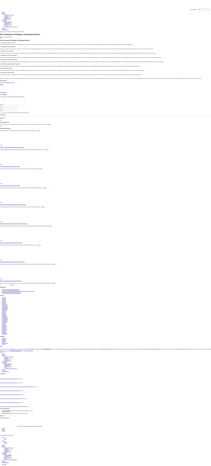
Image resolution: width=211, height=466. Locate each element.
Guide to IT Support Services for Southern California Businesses (12, 147)
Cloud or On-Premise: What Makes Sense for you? (11, 290)
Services (3, 355)
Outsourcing (6, 359)
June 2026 (4, 297)
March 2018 (4, 332)
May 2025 (4, 301)
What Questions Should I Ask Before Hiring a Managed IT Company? (13, 204)
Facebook (1, 82)
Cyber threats (61, 349)
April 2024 (4, 314)
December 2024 (5, 306)
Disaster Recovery (82, 349)
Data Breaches (71, 349)
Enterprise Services (7, 18)
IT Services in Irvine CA (4, 122)
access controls (2, 349)
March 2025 (4, 303)
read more (48, 124)
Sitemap (3, 430)
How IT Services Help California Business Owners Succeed (11, 242)
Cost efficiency (36, 349)
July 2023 (4, 323)
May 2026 (4, 298)
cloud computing (11, 349)
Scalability (209, 349)
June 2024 (4, 312)
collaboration (20, 349)
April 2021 (4, 331)
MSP (139, 349)
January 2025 (4, 305)
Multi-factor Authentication (144, 349)
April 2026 (4, 299)
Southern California (29, 350)
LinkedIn (7, 82)
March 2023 (4, 326)
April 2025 (4, 302)
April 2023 (4, 325)
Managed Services (134, 349)
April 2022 (4, 328)
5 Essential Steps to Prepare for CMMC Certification (9, 402)
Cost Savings (41, 349)
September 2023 (5, 321)
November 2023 (5, 319)
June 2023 (4, 324)
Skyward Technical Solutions (29, 426)
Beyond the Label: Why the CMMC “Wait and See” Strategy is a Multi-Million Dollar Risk (18, 291)
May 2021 (4, 330)
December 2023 (5, 318)
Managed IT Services (128, 349)
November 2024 (5, 307)
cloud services (16, 349)
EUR (5, 439)
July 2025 (4, 300)
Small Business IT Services (9, 356)
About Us (4, 13)
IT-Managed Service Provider (106, 349)
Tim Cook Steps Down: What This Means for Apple (11, 292)
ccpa (4, 349)
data (64, 349)
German (5, 443)
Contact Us (4, 28)
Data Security (76, 349)
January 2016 (4, 334)
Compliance (4, 20)
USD (5, 438)
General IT (9, 42)
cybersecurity (47, 349)
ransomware (194, 349)
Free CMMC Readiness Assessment (10, 26)
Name (1, 106)
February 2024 (4, 316)
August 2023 (4, 322)
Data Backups (67, 349)
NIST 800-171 (7, 23)
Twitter (4, 82)
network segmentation (186, 349)
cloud (7, 349)
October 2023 (4, 320)
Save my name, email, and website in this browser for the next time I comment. (15, 112)
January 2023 (4, 327)
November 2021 (5, 329)
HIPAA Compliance (7, 22)
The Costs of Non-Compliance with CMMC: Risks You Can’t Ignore (12, 406)
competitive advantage (25, 349)
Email (13, 82)
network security (179, 349)
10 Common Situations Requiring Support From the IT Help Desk (12, 261)
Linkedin (7, 417)
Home (3, 12)
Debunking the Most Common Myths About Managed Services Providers (13, 223)
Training (3, 344)
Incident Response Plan (96, 349)
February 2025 (4, 304)
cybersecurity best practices (54, 349)
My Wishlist (4, 464)
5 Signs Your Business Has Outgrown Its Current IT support (10, 398)
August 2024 (4, 310)
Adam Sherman (4, 42)
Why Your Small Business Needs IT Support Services (10, 166)
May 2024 (4, 313)
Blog (3, 27)
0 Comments (13, 42)
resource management (204, 349)
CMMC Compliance (8, 21)
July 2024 (4, 311)
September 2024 (5, 309)
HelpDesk (4, 340)
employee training (88, 349)
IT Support (123, 349)
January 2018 (4, 333)
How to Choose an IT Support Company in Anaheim (10, 185)
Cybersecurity (4, 19)
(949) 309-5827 (193, 9)
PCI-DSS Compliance (8, 24)
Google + (10, 82)
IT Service (119, 349)
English (3, 441)
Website (1, 110)
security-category (5, 343)
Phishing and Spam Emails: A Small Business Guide (11, 293)
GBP (3, 437)
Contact (3, 431)
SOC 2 (5, 25)
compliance (31, 349)
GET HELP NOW (5, 29)
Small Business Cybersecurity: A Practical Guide (10, 289)
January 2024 (4, 317)
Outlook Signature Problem (5, 128)
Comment (2, 104)
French (5, 442)
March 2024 (4, 315)
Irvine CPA (4, 341)
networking (162, 349)
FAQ (3, 429)
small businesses (15, 350)
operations (191, 349)
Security (3, 342)
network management (167, 349)
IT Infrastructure (115, 349)
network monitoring (173, 349)
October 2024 (4, 308)
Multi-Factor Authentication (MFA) (155, 349)
